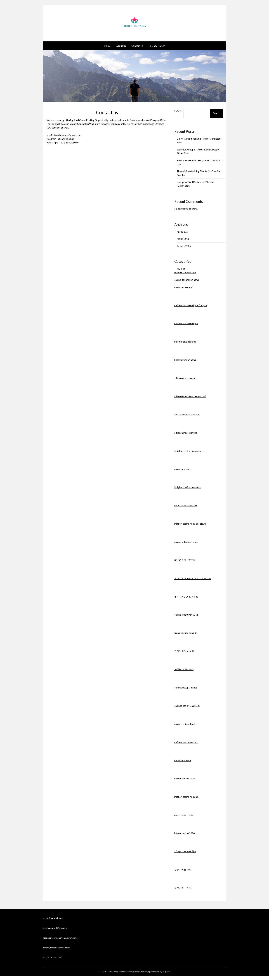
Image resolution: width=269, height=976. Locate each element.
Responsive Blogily (143, 971)
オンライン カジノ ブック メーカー (192, 578)
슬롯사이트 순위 (182, 869)
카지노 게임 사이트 (184, 651)
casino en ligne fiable (185, 724)
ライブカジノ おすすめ (186, 596)
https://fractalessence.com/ (56, 947)
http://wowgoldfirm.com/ (55, 928)
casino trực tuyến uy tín (186, 614)
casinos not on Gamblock (187, 705)
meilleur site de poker (185, 341)
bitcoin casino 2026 (184, 778)
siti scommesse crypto (185, 378)
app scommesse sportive (186, 414)
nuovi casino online (184, 815)
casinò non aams (182, 760)
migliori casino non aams (187, 796)
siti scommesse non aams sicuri (190, 396)
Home (107, 45)
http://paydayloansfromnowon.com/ (60, 937)
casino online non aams (186, 541)
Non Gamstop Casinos (185, 687)
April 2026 (182, 231)
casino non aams (182, 469)
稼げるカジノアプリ (184, 560)
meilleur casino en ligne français (190, 305)
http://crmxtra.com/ (52, 957)
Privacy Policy (157, 45)
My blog (181, 268)
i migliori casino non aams (187, 451)
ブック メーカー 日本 (185, 851)
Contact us (137, 45)
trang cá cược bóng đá (185, 632)
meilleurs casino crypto (186, 742)
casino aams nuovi (183, 287)
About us (121, 45)
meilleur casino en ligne (186, 323)
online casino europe (185, 272)
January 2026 (184, 246)
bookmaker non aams (185, 359)
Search (178, 110)
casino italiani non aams (186, 279)
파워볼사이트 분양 (183, 669)
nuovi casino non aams (185, 505)
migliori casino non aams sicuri (190, 523)
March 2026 (183, 238)
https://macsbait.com (53, 918)
